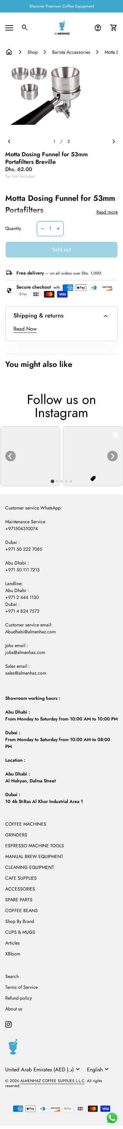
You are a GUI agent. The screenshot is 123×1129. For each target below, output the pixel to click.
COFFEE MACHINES (25, 824)
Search (12, 976)
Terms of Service (21, 987)
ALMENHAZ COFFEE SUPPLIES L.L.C (52, 1081)
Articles (12, 943)
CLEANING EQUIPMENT (29, 867)
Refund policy (18, 998)
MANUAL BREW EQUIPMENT (34, 856)
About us (13, 1008)
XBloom (12, 953)
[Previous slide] (10, 456)
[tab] (52, 481)
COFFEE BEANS (21, 910)
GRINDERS (16, 835)
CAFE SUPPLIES (21, 878)
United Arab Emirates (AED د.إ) (43, 1069)
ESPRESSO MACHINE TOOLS (34, 845)
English (99, 1069)
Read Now (25, 329)
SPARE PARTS (18, 899)
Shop (33, 52)
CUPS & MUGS (20, 932)
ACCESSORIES (20, 889)
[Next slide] (112, 456)
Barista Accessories (71, 52)
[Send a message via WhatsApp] (112, 1118)
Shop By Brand (19, 921)
